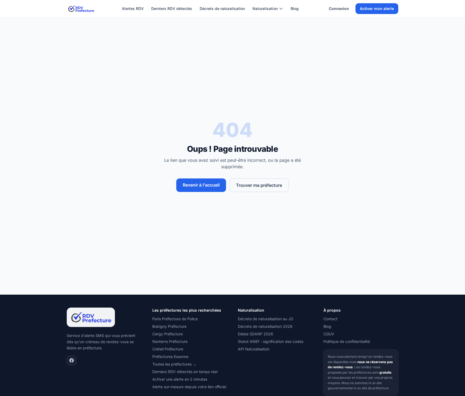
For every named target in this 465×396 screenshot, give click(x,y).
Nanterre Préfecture (170, 341)
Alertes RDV (133, 8)
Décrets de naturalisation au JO (265, 318)
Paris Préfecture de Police (175, 318)
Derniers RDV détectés (171, 8)
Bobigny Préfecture (169, 326)
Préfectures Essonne (170, 356)
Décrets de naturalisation (222, 8)
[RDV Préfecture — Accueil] (81, 8)
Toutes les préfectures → (174, 364)
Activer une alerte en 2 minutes (179, 379)
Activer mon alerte (377, 8)
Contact (330, 318)
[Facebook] (71, 360)
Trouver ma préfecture (259, 185)
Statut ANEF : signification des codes (270, 341)
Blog (295, 8)
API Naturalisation (253, 349)
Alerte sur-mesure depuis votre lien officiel (189, 386)
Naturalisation (265, 8)
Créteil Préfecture (167, 349)
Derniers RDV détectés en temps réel (184, 371)
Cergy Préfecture (167, 334)
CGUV (328, 334)
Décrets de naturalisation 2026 (265, 326)
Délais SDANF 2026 (255, 334)
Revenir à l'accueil (201, 185)
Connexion (339, 8)
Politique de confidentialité (346, 341)
